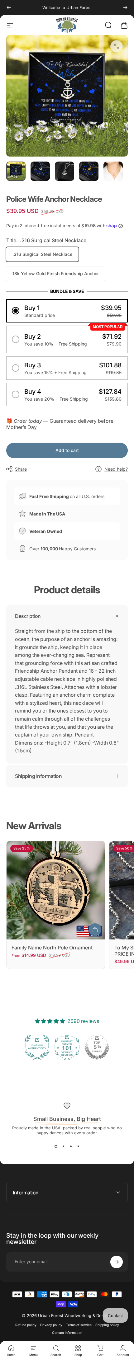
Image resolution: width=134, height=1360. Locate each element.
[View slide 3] (70, 1146)
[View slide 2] (63, 1146)
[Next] (125, 7)
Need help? (116, 469)
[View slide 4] (78, 1146)
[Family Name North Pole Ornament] (56, 890)
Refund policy (25, 1325)
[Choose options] (95, 929)
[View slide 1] (56, 1146)
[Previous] (9, 7)
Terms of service (79, 1325)
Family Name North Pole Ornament (52, 947)
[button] (67, 310)
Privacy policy (51, 1325)
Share (21, 469)
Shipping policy (107, 1325)
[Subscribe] (116, 1262)
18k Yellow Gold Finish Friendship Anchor (55, 273)
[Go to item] (16, 171)
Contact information (67, 1333)
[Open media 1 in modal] (116, 46)
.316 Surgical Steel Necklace (42, 254)
